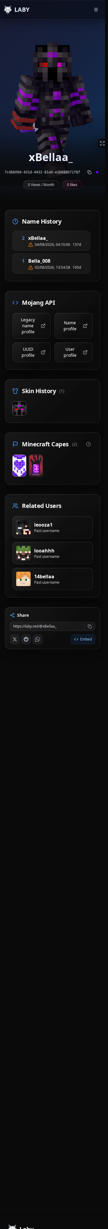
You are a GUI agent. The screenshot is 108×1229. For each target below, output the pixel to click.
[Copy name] (55, 238)
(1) (61, 391)
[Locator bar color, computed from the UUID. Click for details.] (97, 172)
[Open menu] (96, 9)
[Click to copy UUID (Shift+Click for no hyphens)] (89, 172)
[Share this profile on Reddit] (26, 639)
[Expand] (102, 143)
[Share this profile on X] (15, 639)
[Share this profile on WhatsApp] (37, 639)
